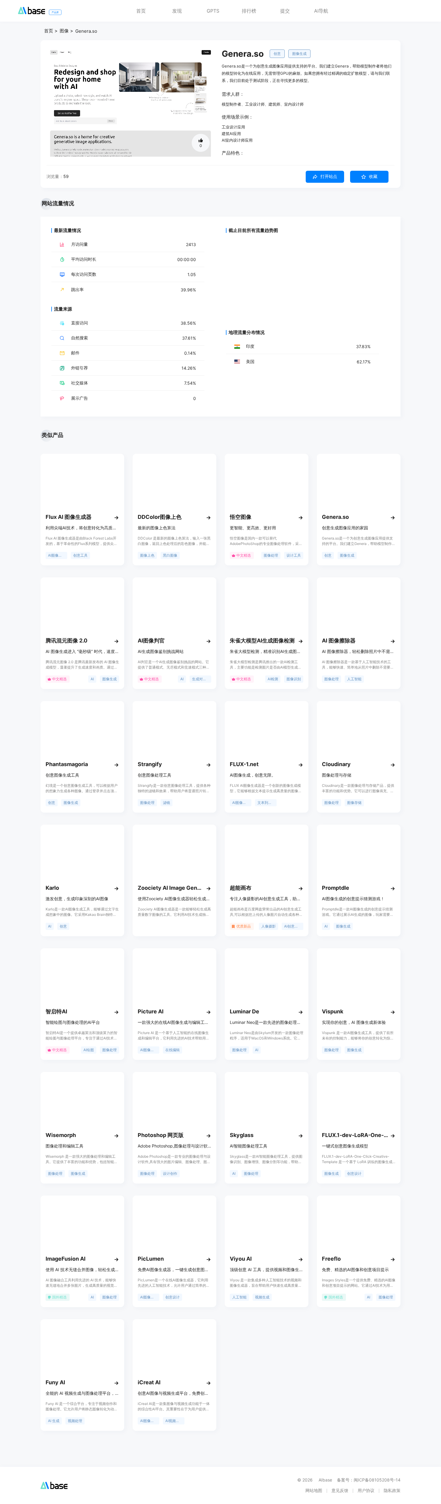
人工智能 (354, 679)
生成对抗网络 (201, 679)
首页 (141, 11)
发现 (177, 11)
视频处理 (75, 1420)
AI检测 (273, 679)
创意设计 (354, 1173)
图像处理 (271, 555)
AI (92, 679)
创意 (277, 53)
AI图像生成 (57, 555)
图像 (64, 31)
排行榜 (249, 11)
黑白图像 (170, 555)
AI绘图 (88, 1050)
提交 (285, 11)
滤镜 (166, 802)
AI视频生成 (174, 1420)
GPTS (213, 11)
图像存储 (354, 802)
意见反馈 (340, 1490)
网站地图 (313, 1490)
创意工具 (80, 555)
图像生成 (299, 53)
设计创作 (170, 1173)
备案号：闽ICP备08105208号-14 (368, 1479)
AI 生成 (53, 1420)
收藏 (373, 176)
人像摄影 (268, 926)
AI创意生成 (293, 926)
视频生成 (262, 1297)
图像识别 (293, 679)
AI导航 (321, 11)
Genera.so (86, 31)
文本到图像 (266, 802)
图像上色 (147, 555)
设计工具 (293, 555)
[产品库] (31, 12)
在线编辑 (172, 1050)
